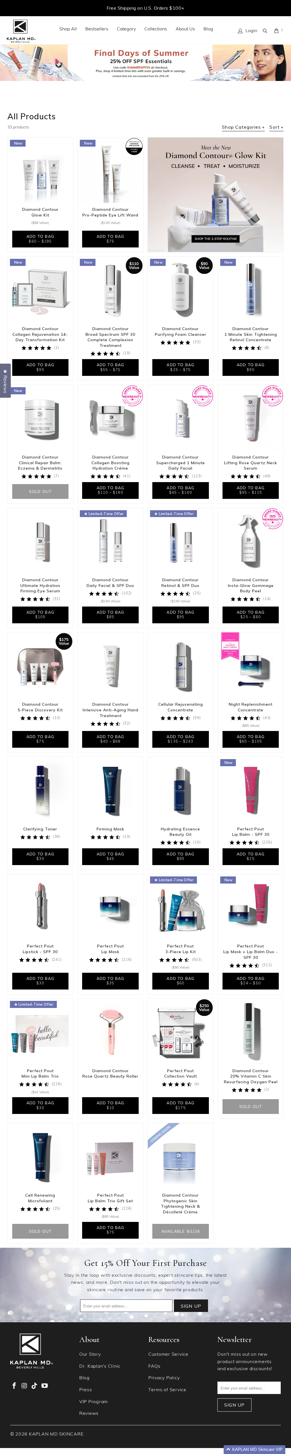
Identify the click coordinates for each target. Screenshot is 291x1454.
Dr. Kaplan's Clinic (99, 1366)
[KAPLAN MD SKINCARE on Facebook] (14, 1386)
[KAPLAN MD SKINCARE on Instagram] (24, 1386)
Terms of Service (167, 1390)
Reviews (89, 1413)
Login (251, 31)
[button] (254, 1449)
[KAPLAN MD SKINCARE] (21, 31)
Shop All (68, 29)
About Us (185, 29)
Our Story (90, 1354)
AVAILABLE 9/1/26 (180, 1231)
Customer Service (168, 1354)
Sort (276, 127)
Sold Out (40, 491)
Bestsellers (96, 29)
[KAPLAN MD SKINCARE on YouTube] (45, 1386)
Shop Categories (243, 127)
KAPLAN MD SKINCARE (56, 1434)
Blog (208, 29)
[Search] (265, 31)
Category (126, 29)
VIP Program (93, 1402)
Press (85, 1390)
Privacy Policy (164, 1378)
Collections (155, 29)
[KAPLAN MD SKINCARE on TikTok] (34, 1386)
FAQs (154, 1366)
